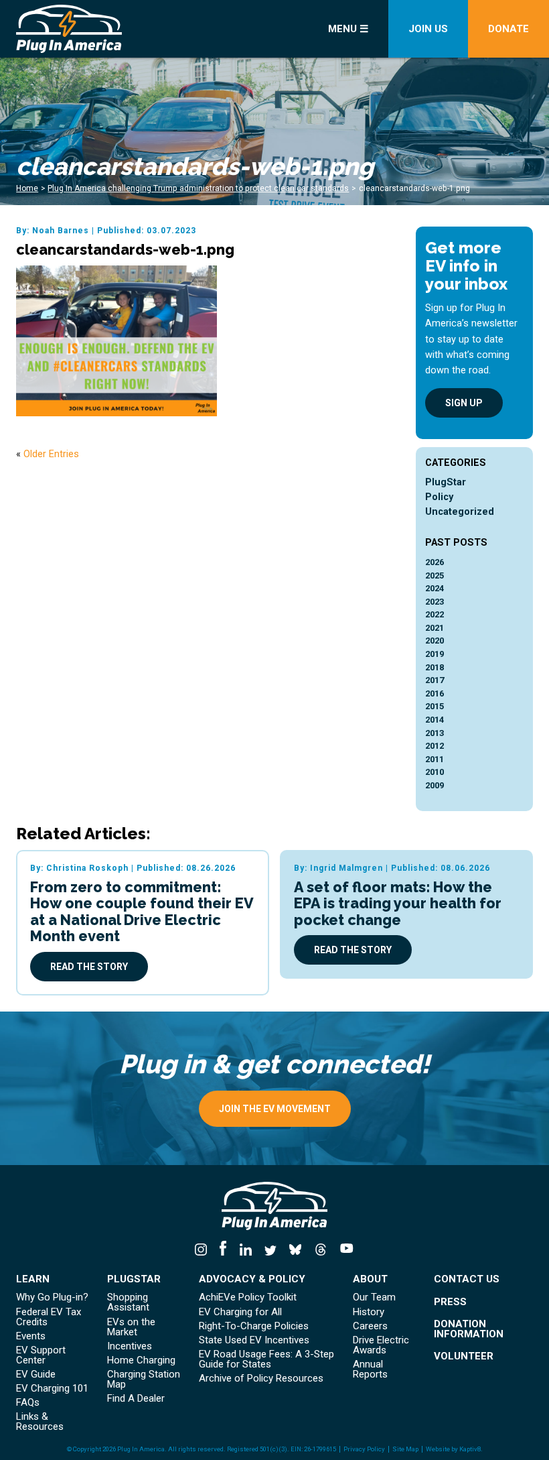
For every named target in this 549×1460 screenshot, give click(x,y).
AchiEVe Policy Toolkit (248, 1297)
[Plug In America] (97, 29)
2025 (434, 575)
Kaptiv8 (470, 1449)
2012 (434, 746)
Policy (439, 497)
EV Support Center (41, 1355)
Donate (508, 29)
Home (27, 188)
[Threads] (320, 1250)
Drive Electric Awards (381, 1345)
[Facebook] (223, 1250)
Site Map (405, 1449)
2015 (434, 706)
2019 (434, 654)
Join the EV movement (275, 1108)
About (370, 1279)
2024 (434, 588)
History (368, 1312)
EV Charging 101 (52, 1389)
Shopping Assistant (128, 1302)
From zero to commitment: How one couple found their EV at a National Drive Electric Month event (141, 912)
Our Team (374, 1297)
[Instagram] (204, 1250)
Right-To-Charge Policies (254, 1326)
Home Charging (141, 1360)
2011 (434, 759)
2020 (434, 640)
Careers (370, 1326)
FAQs (28, 1403)
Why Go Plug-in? (52, 1297)
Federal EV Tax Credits (48, 1317)
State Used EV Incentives (254, 1340)
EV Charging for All (240, 1312)
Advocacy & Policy (252, 1279)
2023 (434, 602)
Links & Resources (40, 1422)
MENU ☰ (348, 29)
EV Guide (36, 1375)
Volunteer (463, 1356)
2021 (434, 628)
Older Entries (51, 454)
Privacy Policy (364, 1449)
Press (450, 1302)
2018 (434, 667)
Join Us (428, 29)
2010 (434, 772)
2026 (434, 562)
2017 (434, 680)
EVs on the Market (131, 1327)
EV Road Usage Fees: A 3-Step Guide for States (266, 1359)
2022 (434, 614)
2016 (434, 693)
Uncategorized (459, 512)
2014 (434, 720)
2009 (434, 785)
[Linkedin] (245, 1250)
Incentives (129, 1346)
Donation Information (468, 1329)
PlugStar (445, 482)
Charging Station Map (143, 1380)
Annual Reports (370, 1369)
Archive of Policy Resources (261, 1379)
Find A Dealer (136, 1399)
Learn (33, 1279)
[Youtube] (343, 1250)
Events (31, 1336)
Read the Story (89, 966)
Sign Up (464, 403)
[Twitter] (270, 1250)
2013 (434, 733)
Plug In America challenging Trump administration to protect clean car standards (198, 188)
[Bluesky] (295, 1250)
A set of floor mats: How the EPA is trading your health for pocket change (397, 903)
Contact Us (466, 1279)
